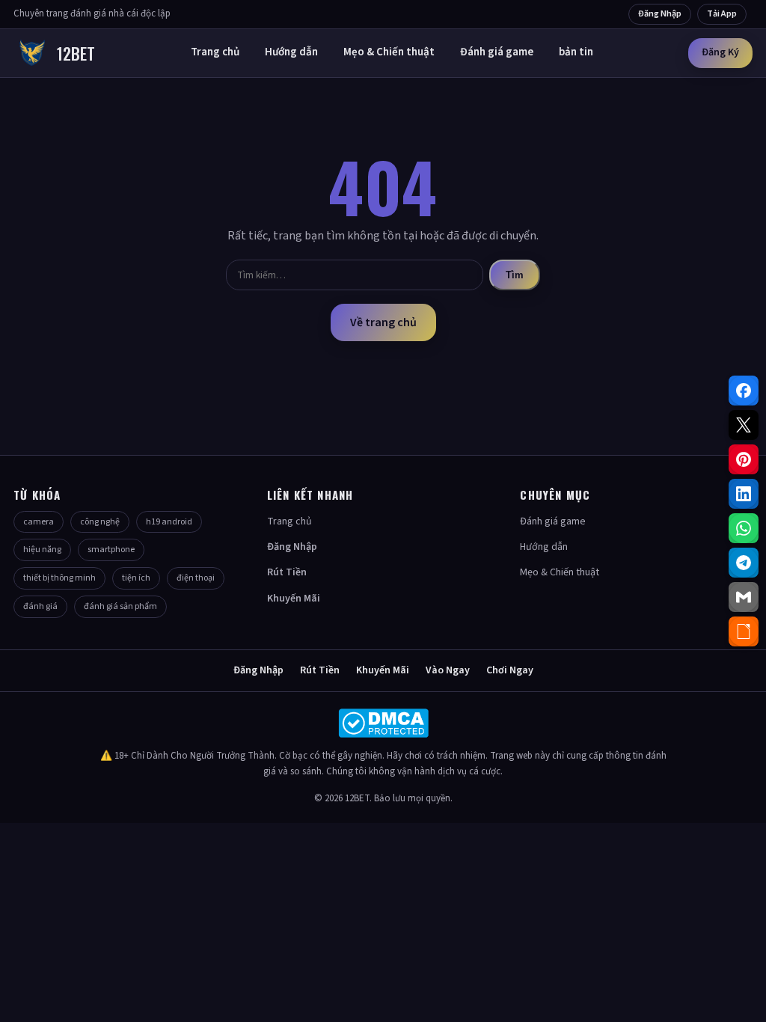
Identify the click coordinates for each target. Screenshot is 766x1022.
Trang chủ (215, 52)
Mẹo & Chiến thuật (389, 52)
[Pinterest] (744, 459)
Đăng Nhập (659, 13)
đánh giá (40, 606)
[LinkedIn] (744, 494)
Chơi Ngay (509, 670)
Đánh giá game (496, 52)
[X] (744, 425)
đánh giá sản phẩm (120, 606)
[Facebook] (744, 391)
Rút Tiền (287, 572)
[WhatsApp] (744, 528)
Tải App (722, 13)
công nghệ (100, 521)
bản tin (576, 52)
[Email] (744, 597)
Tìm (515, 275)
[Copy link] (744, 631)
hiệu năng (42, 549)
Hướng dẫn (291, 52)
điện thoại (196, 578)
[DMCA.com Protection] (383, 723)
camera (38, 521)
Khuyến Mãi (293, 598)
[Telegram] (744, 563)
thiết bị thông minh (59, 578)
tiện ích (136, 578)
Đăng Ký (720, 52)
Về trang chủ (383, 322)
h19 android (169, 521)
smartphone (111, 549)
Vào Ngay (448, 670)
